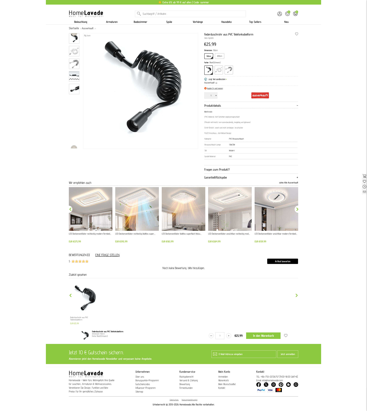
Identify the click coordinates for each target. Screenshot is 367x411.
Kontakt (221, 387)
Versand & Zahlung (188, 380)
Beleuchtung (80, 22)
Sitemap (139, 391)
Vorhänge (198, 22)
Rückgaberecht (186, 376)
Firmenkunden (186, 387)
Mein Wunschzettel (227, 384)
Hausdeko (226, 22)
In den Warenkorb (263, 335)
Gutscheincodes (142, 384)
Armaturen (112, 22)
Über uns (139, 376)
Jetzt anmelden (288, 354)
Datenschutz (174, 400)
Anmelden (223, 376)
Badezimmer (140, 22)
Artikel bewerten (282, 261)
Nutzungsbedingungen (189, 400)
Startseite (74, 28)
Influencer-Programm (145, 387)
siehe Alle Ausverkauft (288, 182)
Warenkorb (223, 380)
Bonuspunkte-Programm (147, 380)
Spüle (169, 22)
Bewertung (184, 384)
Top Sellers (255, 22)
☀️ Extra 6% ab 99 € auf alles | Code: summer (183, 2)
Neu (286, 22)
